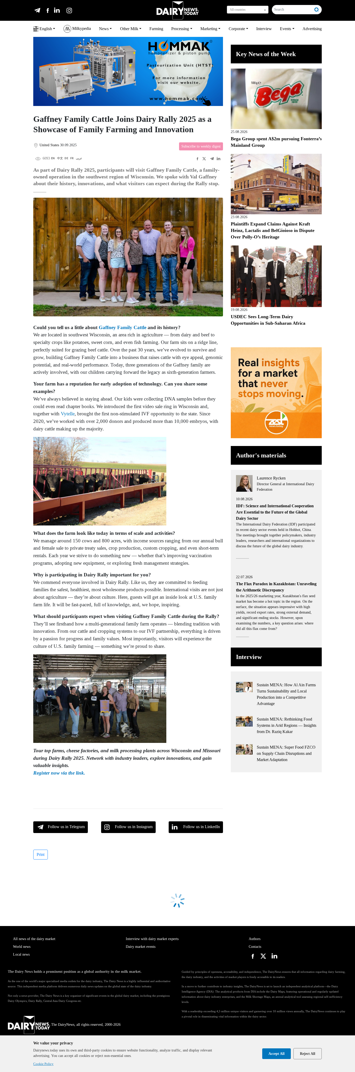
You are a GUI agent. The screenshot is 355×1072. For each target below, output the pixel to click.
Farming (156, 28)
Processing (180, 28)
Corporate (237, 28)
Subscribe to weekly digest (201, 146)
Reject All (307, 1054)
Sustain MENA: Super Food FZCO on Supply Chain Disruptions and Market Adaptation (286, 753)
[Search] (317, 9)
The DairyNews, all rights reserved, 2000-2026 (86, 1025)
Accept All (276, 1054)
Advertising (312, 28)
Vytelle (68, 413)
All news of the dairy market (34, 939)
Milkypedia (81, 28)
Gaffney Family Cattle (122, 327)
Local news (21, 954)
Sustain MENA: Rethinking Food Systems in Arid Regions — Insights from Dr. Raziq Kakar (286, 725)
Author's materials (261, 455)
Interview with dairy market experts (152, 939)
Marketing (208, 28)
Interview (264, 28)
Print (40, 854)
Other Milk (129, 28)
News (104, 28)
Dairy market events (140, 947)
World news (21, 947)
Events (285, 28)
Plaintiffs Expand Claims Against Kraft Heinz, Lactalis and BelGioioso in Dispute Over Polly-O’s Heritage (272, 230)
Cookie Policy (43, 1064)
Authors (254, 939)
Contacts (255, 947)
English (45, 28)
